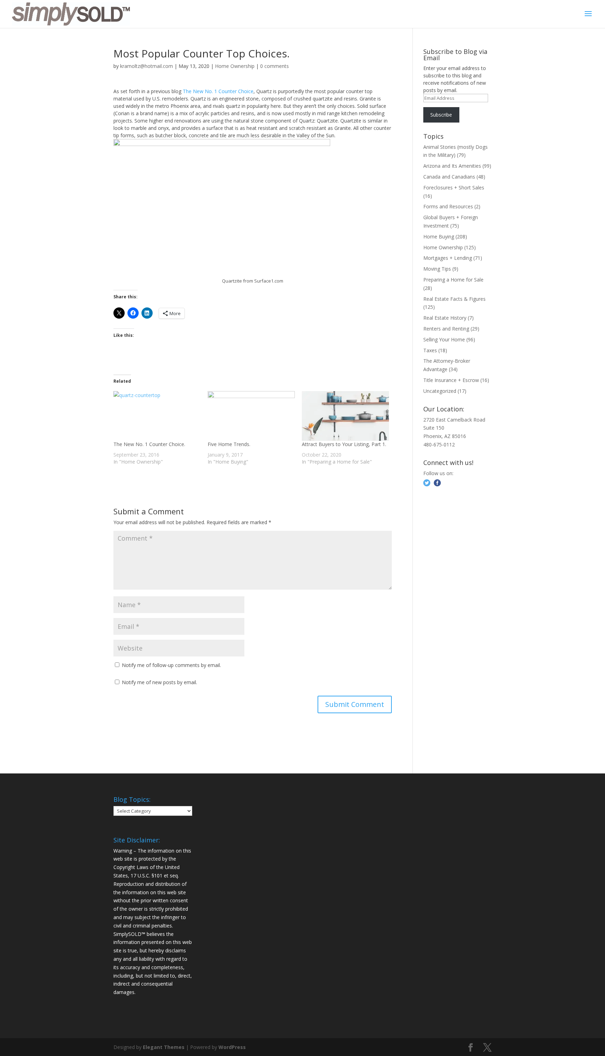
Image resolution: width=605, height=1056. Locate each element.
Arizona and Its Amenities (452, 165)
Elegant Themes (164, 1047)
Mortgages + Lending (447, 258)
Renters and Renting (446, 328)
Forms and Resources (448, 206)
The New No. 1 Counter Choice (218, 91)
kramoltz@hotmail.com (146, 66)
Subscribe (441, 114)
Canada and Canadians (449, 176)
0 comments (274, 66)
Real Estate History (444, 317)
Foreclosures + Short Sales (453, 187)
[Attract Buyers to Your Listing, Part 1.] (345, 416)
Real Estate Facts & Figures (454, 299)
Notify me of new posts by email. (159, 682)
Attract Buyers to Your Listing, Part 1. (344, 444)
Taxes (430, 350)
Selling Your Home (444, 339)
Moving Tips (437, 268)
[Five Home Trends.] (251, 416)
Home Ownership (235, 66)
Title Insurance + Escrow (451, 380)
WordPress (232, 1047)
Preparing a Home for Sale (453, 279)
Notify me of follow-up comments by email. (171, 665)
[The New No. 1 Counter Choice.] (157, 416)
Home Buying (438, 236)
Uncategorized (439, 391)
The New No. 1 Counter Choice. (149, 444)
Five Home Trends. (229, 444)
